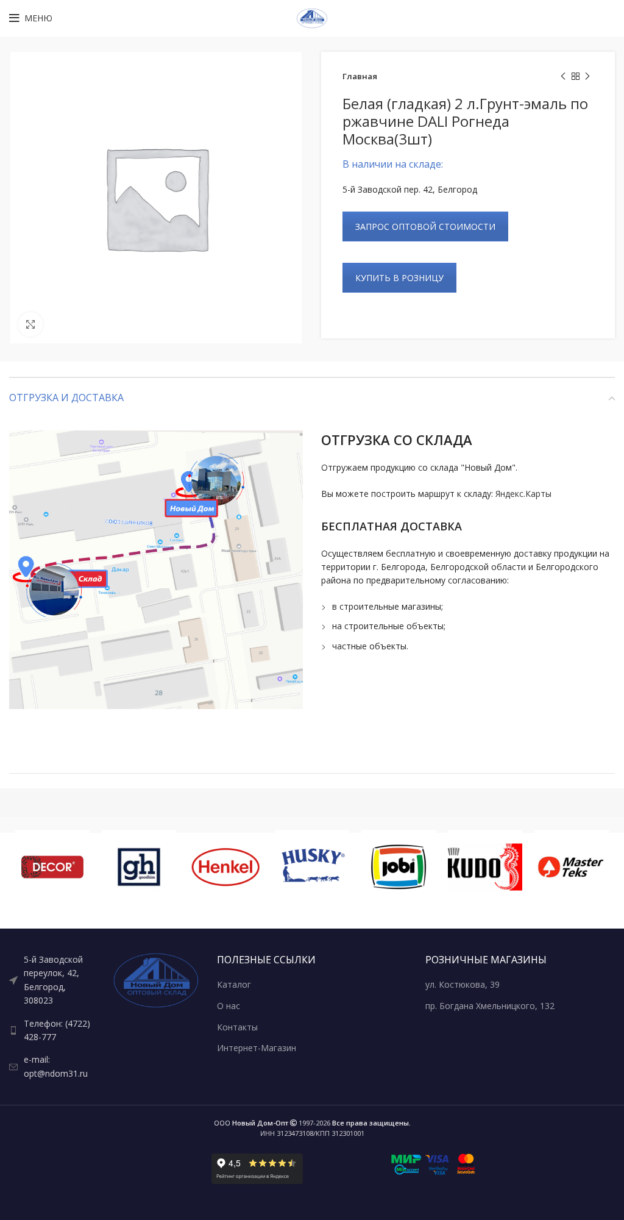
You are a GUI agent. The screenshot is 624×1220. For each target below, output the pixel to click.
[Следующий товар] (587, 77)
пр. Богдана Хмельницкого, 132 (490, 1005)
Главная (359, 76)
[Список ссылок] (52, 980)
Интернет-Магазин (256, 1048)
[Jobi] (398, 867)
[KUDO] (485, 867)
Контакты (237, 1027)
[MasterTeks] (571, 867)
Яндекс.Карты (523, 493)
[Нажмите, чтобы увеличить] (30, 324)
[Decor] (52, 867)
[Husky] (312, 867)
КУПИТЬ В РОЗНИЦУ (399, 278)
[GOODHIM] (139, 867)
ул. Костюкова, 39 (462, 984)
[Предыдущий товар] (563, 77)
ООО (251, 1122)
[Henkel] (225, 867)
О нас (228, 1005)
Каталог (234, 984)
